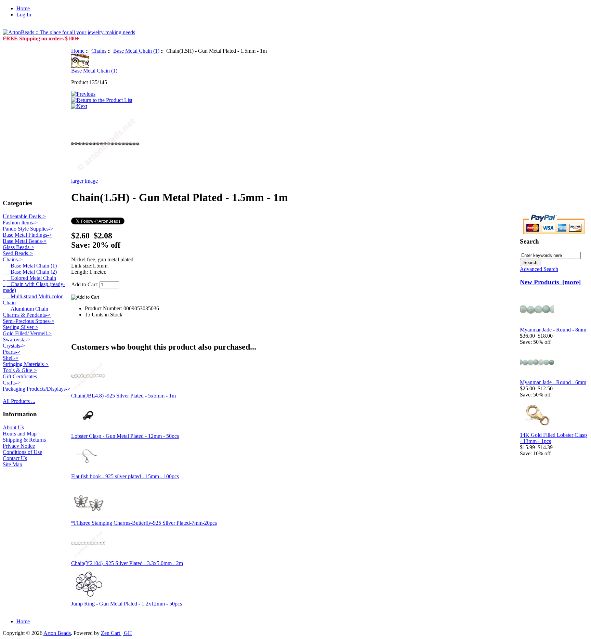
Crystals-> (14, 346)
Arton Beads (57, 633)
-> (13, 259)
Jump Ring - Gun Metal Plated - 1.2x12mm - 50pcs (126, 604)
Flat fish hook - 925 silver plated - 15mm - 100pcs (125, 476)
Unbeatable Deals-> (24, 216)
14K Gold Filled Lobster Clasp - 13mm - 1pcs (553, 438)
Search (529, 241)
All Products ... (19, 401)
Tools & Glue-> (20, 370)
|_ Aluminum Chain (25, 309)
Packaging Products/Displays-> (36, 389)
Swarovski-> (16, 339)
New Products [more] (550, 282)
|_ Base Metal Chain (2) (30, 272)
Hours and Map (20, 433)
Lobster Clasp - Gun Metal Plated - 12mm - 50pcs (125, 436)
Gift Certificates (20, 376)
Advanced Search (539, 269)
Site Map (12, 464)
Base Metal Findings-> (27, 235)
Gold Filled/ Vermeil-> (27, 333)
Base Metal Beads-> (25, 241)
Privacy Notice (19, 446)
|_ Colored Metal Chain (29, 278)
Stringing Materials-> (26, 364)
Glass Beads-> (18, 247)
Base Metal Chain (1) (136, 51)
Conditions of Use (22, 452)
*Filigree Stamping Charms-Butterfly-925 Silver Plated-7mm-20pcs (144, 523)
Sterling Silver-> (20, 327)
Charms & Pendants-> (27, 315)
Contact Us (15, 458)
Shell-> (10, 358)
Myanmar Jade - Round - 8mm (553, 329)
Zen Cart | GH (116, 633)
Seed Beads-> (18, 253)
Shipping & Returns (24, 440)
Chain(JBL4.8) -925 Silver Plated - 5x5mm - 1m (123, 396)
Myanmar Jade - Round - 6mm (553, 382)
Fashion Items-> (20, 222)
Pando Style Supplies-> (28, 229)
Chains (98, 51)
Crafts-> (12, 383)
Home (23, 8)
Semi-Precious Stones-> (28, 321)
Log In (23, 14)
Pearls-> (12, 352)
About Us (13, 427)
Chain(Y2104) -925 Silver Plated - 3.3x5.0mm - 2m (127, 563)
